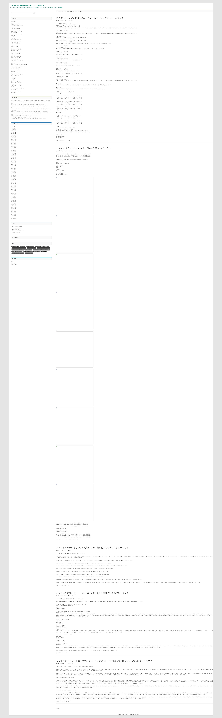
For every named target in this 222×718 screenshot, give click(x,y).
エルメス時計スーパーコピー (16, 31)
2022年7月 (13, 175)
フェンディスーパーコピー (15, 72)
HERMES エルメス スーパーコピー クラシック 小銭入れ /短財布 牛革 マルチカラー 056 (72, 523)
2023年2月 (13, 171)
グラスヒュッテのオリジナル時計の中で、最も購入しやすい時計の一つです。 (93, 547)
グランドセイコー (14, 42)
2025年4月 (13, 147)
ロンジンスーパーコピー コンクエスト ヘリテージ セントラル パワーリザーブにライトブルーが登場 (28, 100)
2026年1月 (13, 135)
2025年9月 (13, 140)
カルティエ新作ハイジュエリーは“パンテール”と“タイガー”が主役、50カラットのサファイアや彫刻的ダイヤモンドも (31, 108)
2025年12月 (13, 136)
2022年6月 (13, 176)
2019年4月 (13, 218)
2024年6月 (13, 157)
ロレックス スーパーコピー (18, 227)
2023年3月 (13, 169)
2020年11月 (13, 193)
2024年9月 (13, 155)
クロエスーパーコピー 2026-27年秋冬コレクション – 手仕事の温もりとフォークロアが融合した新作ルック (29, 101)
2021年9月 (13, 189)
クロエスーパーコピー (15, 43)
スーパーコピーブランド (66, 140)
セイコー (12, 54)
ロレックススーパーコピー (15, 90)
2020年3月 (13, 204)
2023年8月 (13, 164)
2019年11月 (13, 208)
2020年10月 (13, 194)
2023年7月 (13, 165)
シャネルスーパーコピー (15, 47)
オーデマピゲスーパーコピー (16, 34)
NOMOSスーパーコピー (15, 24)
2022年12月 (13, 172)
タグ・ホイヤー (14, 59)
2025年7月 (13, 143)
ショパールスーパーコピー (15, 49)
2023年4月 (13, 168)
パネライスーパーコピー (15, 70)
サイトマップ (137, 714)
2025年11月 (13, 137)
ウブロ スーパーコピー (15, 27)
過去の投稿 (58, 708)
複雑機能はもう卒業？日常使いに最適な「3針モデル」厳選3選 (21, 115)
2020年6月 (13, 200)
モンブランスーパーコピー (15, 85)
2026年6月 (13, 129)
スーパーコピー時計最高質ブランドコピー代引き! (27, 6)
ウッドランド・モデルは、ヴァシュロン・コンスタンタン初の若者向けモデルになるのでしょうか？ (104, 660)
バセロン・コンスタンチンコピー (39, 246)
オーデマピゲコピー (35, 251)
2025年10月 (13, 139)
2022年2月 (13, 182)
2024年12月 (13, 151)
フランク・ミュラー (14, 75)
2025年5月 (13, 146)
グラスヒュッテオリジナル (15, 40)
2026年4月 (13, 132)
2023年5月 (13, 167)
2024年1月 (13, 160)
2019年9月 (13, 211)
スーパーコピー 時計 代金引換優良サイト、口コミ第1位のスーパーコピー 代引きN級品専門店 (74, 153)
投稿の (13, 263)
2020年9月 (13, 196)
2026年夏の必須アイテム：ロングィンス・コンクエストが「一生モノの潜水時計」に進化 (26, 118)
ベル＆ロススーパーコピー (15, 82)
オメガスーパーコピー (15, 36)
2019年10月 (13, 210)
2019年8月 (13, 212)
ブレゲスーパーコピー (15, 81)
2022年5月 (13, 178)
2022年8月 (13, 173)
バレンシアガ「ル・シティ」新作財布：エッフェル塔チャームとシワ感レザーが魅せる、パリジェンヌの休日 (29, 113)
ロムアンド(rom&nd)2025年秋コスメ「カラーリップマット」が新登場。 (91, 18)
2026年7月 (13, 128)
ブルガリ (12, 78)
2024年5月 (13, 158)
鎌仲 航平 (70, 20)
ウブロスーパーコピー (15, 28)
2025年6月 (13, 144)
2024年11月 (13, 153)
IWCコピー (46, 246)
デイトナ (12, 63)
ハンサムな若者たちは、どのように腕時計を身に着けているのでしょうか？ (92, 593)
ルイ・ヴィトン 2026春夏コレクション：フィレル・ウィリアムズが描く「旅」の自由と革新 (26, 111)
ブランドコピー (23, 246)
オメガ (12, 35)
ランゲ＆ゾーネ (14, 86)
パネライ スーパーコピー (15, 68)
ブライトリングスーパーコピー (16, 74)
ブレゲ (12, 79)
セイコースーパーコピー (15, 56)
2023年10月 (13, 162)
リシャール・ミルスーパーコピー (17, 88)
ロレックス (13, 89)
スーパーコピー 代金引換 (17, 226)
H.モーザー (13, 21)
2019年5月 (13, 217)
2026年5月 (13, 130)
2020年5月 (13, 201)
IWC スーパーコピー (16, 229)
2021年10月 (13, 187)
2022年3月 (13, 180)
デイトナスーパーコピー (46, 249)
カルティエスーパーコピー (15, 39)
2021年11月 (13, 186)
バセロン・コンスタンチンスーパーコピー (18, 64)
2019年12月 (13, 207)
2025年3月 (13, 148)
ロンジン (12, 92)
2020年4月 (13, 203)
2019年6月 (13, 215)
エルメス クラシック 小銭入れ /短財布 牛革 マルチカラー (83, 148)
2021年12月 (13, 185)
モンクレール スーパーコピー (16, 83)
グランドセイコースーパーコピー (16, 251)
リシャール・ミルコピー (15, 246)
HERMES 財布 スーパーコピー (61, 528)
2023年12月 (13, 161)
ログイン (12, 261)
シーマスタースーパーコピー (37, 249)
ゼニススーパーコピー (15, 57)
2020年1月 (13, 205)
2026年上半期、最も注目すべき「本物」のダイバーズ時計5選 (21, 117)
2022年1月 (13, 183)
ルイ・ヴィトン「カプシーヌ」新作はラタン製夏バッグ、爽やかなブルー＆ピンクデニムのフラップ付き (29, 106)
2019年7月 (13, 214)
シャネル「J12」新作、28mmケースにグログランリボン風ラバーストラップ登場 (25, 104)
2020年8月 (13, 197)
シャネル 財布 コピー (16, 232)
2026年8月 (13, 126)
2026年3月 (13, 133)
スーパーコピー (14, 50)
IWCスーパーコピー (14, 22)
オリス (12, 38)
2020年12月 (13, 192)
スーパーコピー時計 (74, 539)
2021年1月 (13, 190)
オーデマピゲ (13, 32)
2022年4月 (13, 179)
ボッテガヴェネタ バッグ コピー (18, 230)
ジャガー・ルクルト (14, 45)
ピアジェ (12, 71)
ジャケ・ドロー (14, 46)
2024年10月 (13, 154)
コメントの (13, 264)
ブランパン (13, 77)
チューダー (13, 61)
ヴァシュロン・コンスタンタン (16, 25)
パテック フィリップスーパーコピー (17, 65)
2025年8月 (13, 142)
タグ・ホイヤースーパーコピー (16, 60)
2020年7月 (13, 198)
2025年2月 (13, 150)
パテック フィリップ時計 (15, 67)
